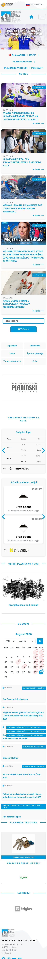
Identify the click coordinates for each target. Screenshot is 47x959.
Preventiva (35, 345)
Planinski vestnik (15, 67)
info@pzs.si (6, 953)
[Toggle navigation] (42, 16)
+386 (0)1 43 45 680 (9, 950)
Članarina (18, 55)
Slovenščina (36, 4)
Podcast (37, 67)
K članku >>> (38, 123)
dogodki (23, 624)
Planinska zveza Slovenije (20, 941)
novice (23, 74)
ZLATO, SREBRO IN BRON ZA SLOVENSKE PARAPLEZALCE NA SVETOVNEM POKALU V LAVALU (20, 116)
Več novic (24, 329)
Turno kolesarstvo (12, 361)
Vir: (4, 469)
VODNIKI (23, 857)
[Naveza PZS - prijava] (8, 4)
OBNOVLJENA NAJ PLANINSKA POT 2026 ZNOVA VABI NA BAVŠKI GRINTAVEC (22, 208)
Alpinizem (12, 345)
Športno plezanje (35, 353)
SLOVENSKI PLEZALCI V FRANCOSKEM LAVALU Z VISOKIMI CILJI (22, 162)
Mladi (12, 353)
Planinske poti (22, 61)
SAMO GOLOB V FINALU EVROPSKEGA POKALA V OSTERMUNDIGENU (16, 303)
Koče (32, 55)
